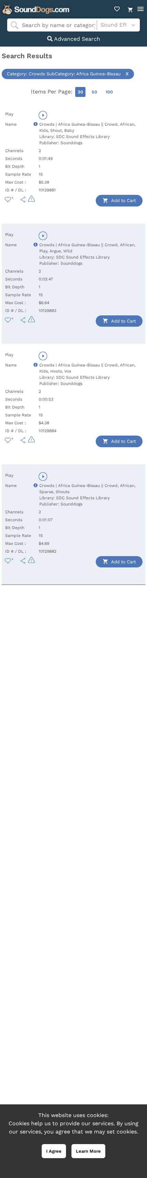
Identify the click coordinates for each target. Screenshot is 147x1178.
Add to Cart (123, 200)
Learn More (88, 1151)
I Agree (54, 1151)
